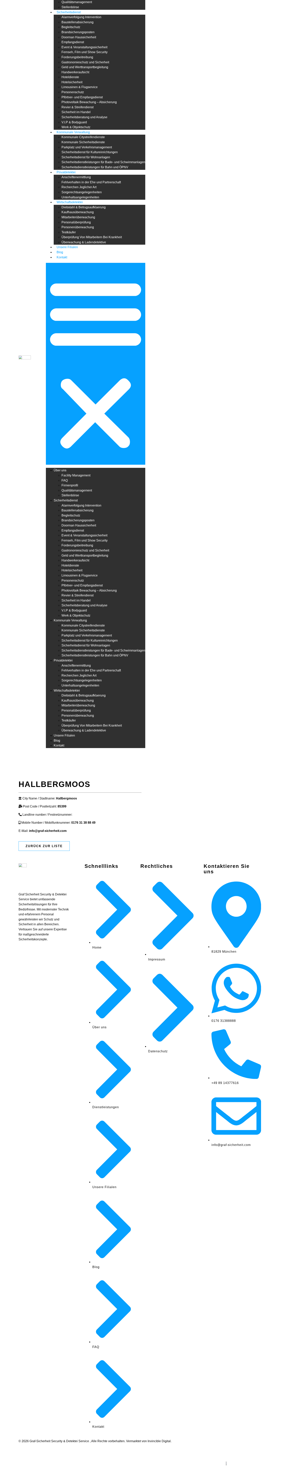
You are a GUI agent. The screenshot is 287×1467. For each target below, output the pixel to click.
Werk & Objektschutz (76, 127)
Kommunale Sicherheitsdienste (83, 142)
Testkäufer (69, 232)
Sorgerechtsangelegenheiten (82, 192)
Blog (60, 252)
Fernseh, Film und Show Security (85, 52)
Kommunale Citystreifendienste (83, 137)
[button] (95, 364)
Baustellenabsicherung (78, 22)
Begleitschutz (71, 27)
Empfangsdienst (73, 42)
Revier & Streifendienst (78, 107)
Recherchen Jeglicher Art (79, 187)
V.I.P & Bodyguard (74, 122)
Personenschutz (73, 92)
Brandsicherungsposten (78, 32)
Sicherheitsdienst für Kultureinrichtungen (90, 152)
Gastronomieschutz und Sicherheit (85, 62)
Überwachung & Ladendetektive (84, 242)
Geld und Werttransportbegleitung (85, 67)
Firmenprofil (70, 485)
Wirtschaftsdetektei (70, 202)
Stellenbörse (70, 7)
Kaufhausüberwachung (78, 212)
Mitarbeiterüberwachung (78, 217)
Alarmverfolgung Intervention (81, 17)
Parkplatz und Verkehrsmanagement (87, 147)
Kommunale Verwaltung (73, 132)
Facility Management (76, 475)
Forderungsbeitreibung (77, 57)
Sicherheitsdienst (69, 12)
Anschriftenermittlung (76, 177)
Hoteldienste (70, 77)
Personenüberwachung (78, 227)
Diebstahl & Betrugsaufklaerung (84, 207)
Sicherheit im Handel (76, 112)
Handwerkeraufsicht (75, 72)
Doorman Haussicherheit (79, 37)
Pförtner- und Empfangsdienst (82, 97)
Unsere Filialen (67, 247)
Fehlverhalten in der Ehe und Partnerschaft (91, 182)
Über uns (60, 470)
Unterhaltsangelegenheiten (80, 197)
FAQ (65, 480)
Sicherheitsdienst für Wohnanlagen (86, 157)
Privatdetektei (66, 172)
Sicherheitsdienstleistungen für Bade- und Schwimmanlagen (103, 162)
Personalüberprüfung (76, 222)
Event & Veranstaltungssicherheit (84, 47)
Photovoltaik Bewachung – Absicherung (89, 102)
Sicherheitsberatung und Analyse (84, 117)
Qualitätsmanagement (77, 2)
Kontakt (62, 257)
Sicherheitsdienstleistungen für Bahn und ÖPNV (95, 167)
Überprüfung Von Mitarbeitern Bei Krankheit (92, 237)
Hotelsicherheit (72, 82)
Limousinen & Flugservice (80, 87)
